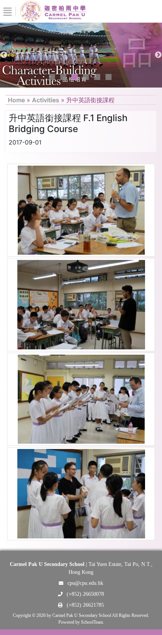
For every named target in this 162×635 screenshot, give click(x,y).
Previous (4, 55)
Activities (45, 100)
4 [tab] (86, 77)
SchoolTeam (92, 622)
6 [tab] (108, 77)
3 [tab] (75, 77)
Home (16, 100)
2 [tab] (63, 77)
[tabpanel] (81, 55)
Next (158, 55)
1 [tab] (52, 77)
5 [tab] (97, 77)
